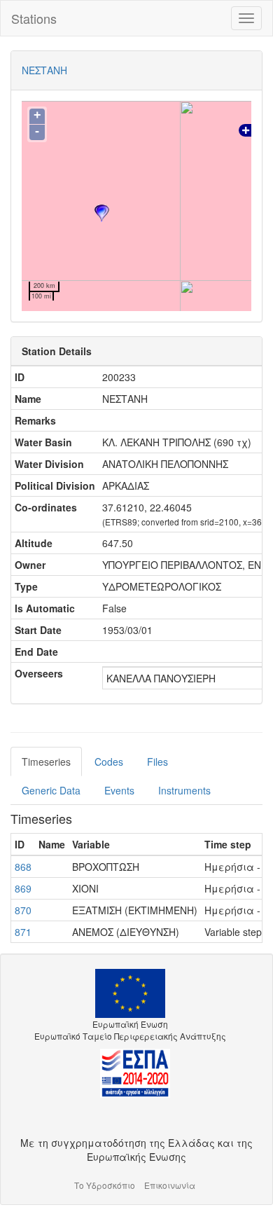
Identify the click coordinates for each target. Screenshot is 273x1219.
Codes (108, 762)
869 (23, 888)
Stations (34, 18)
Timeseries (46, 762)
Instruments (184, 790)
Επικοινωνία (169, 1185)
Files (157, 762)
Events (119, 790)
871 (23, 932)
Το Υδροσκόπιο (104, 1185)
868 (23, 867)
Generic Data (51, 790)
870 (23, 910)
